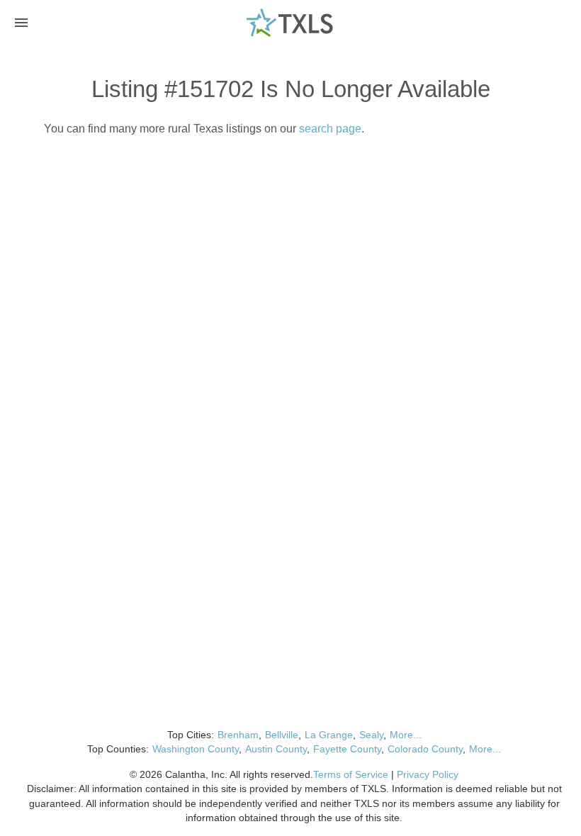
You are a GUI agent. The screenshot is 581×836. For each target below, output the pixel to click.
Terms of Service (350, 774)
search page (330, 129)
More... (406, 734)
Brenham (238, 734)
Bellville (281, 734)
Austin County (276, 749)
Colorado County (425, 749)
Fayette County (347, 749)
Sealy (371, 734)
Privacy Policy (427, 774)
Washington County (195, 749)
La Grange (329, 734)
